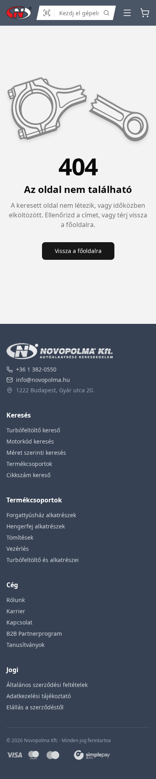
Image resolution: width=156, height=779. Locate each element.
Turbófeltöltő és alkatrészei (42, 560)
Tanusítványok (25, 644)
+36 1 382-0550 (36, 369)
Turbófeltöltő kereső (33, 430)
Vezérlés (17, 548)
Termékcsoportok (29, 464)
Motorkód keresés (30, 441)
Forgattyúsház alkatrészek (41, 515)
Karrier (15, 611)
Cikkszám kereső (28, 475)
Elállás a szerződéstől (35, 707)
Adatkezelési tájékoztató (38, 696)
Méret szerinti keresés (36, 452)
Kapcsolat (19, 622)
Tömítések (19, 537)
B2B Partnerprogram (34, 633)
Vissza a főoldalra (78, 251)
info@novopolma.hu (43, 379)
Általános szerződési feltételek (47, 685)
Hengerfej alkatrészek (35, 526)
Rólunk (15, 600)
